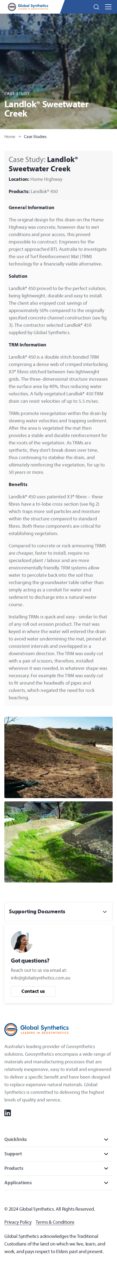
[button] (96, 7)
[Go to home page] (28, 6)
